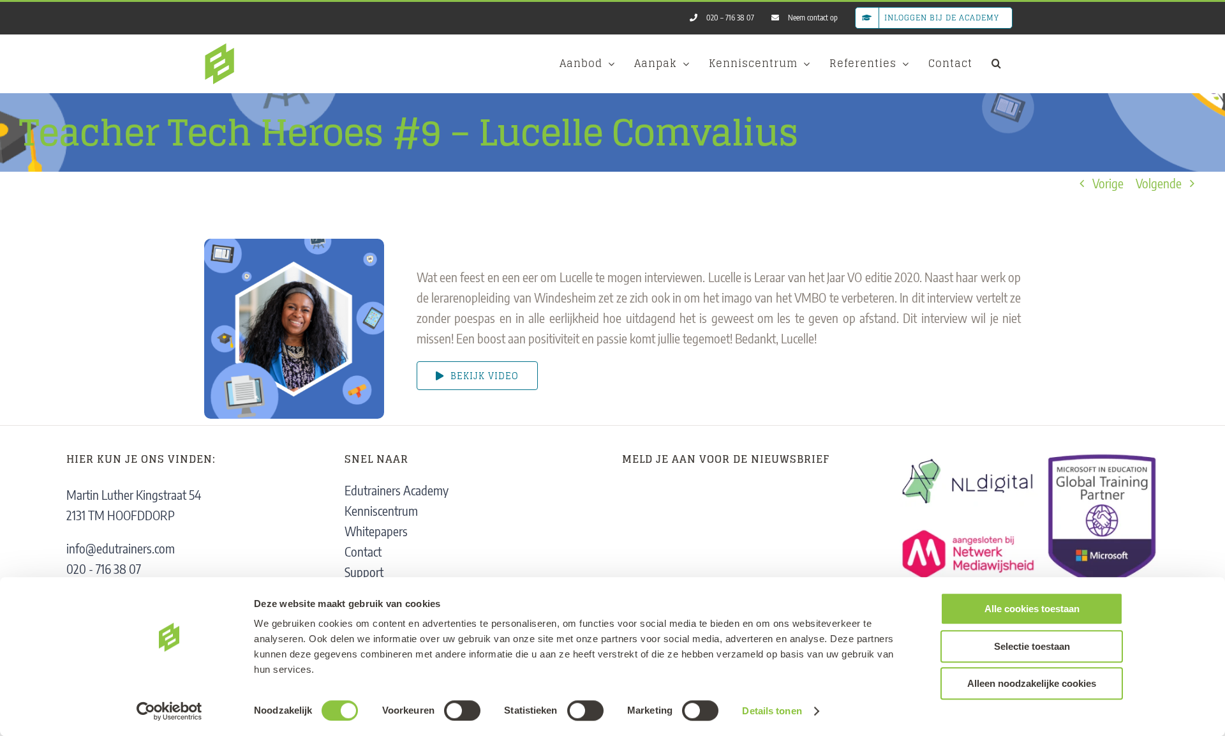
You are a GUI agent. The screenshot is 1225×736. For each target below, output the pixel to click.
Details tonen (771, 710)
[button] (996, 63)
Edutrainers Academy (397, 490)
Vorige (1108, 183)
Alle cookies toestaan (1032, 608)
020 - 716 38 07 (103, 568)
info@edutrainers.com (120, 548)
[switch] (462, 710)
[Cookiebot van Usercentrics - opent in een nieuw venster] (169, 711)
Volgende (1159, 183)
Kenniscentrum (381, 510)
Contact (363, 551)
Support (364, 572)
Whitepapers (376, 531)
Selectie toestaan (1032, 646)
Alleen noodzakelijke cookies (1031, 683)
